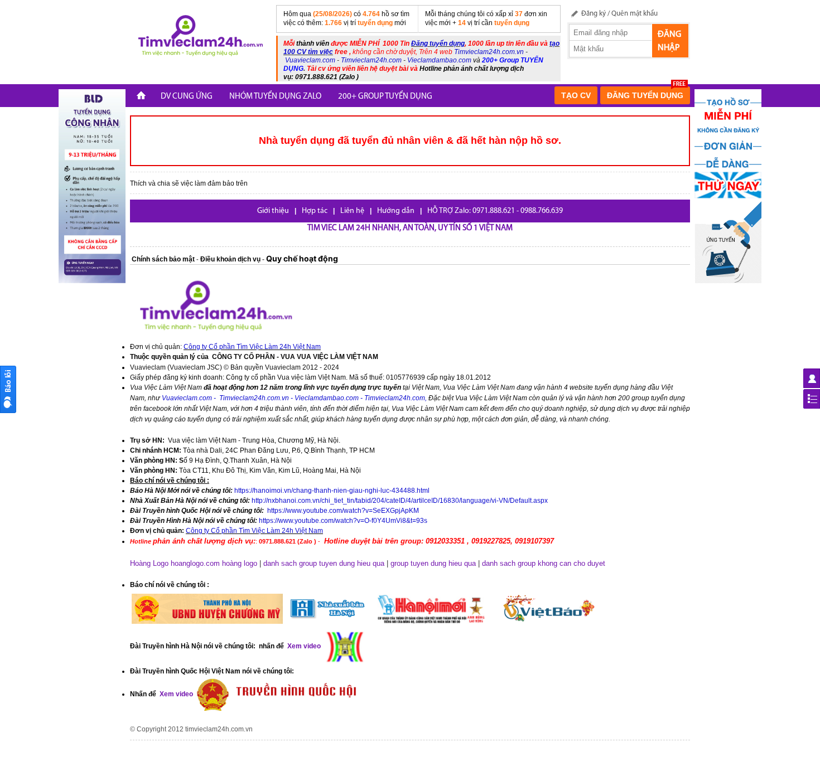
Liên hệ (352, 211)
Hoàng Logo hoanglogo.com (175, 563)
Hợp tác (314, 211)
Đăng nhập (669, 41)
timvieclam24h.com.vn (219, 729)
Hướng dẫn (395, 211)
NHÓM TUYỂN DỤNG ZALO (275, 97)
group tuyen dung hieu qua (433, 563)
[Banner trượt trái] (92, 186)
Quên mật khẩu (634, 13)
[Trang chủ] (141, 96)
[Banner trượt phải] (727, 186)
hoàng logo (239, 563)
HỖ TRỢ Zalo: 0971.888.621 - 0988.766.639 (495, 211)
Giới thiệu (273, 211)
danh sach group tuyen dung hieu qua (323, 563)
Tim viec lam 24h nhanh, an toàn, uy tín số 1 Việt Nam (410, 228)
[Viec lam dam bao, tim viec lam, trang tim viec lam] (198, 37)
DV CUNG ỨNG (187, 97)
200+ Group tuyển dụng (385, 97)
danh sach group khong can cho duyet (543, 563)
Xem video (175, 694)
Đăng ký (593, 13)
